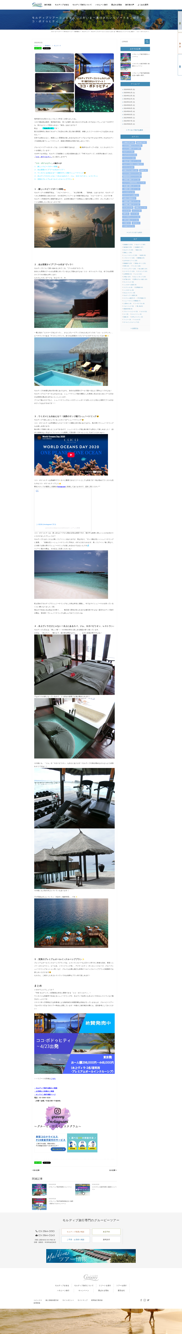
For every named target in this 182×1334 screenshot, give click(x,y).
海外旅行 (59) (128, 247)
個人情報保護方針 (52, 1300)
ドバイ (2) (135, 214)
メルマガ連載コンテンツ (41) (132, 145)
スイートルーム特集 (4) (130, 195)
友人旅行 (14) (143, 268)
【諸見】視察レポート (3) (131, 201)
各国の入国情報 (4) (129, 198)
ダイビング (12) (142, 271)
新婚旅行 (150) (128, 244)
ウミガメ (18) (136, 266)
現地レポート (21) (140, 263)
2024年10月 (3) (129, 102)
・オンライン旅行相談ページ (45, 1094)
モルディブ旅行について (82, 5)
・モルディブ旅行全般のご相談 (45, 1088)
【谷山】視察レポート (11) (131, 161)
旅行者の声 (129, 5)
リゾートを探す (105, 1285)
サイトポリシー (68, 1300)
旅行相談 (47, 5)
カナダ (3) (126, 210)
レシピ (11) (138, 274)
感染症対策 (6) (128, 309)
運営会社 (121, 1290)
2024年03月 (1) (129, 114)
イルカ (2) (137, 319)
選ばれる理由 (116, 5)
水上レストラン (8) (129, 293)
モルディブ (37, 45)
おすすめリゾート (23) (130, 260)
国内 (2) (125, 214)
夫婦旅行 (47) (139, 247)
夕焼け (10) (127, 276)
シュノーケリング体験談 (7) (132, 301)
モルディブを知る (62, 5)
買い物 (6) (140, 306)
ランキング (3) (127, 207)
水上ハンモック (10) (139, 276)
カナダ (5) (144, 311)
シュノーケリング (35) (130, 255)
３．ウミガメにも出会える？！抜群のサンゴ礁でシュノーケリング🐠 (60, 173)
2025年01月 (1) (129, 92)
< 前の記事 (36, 1170)
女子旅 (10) (127, 279)
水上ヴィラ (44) (128, 250)
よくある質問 (143, 5)
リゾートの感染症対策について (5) (133, 183)
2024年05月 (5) (129, 108)
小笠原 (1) (126, 223)
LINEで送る (38, 48)
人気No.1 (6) (127, 303)
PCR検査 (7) (142, 298)
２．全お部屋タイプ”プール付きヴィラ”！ (49, 170)
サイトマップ (83, 1300)
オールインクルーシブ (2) (131, 322)
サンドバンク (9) (129, 282)
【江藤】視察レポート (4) (131, 186)
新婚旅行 (48, 45)
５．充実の (54, 179)
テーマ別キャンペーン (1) (131, 217)
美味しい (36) (128, 252)
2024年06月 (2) (129, 105)
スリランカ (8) (128, 287)
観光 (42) (139, 250)
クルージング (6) (129, 306)
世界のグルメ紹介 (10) (130, 170)
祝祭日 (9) (143, 170)
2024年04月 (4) (129, 111)
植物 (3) (126, 317)
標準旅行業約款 (97, 1300)
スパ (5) (126, 314)
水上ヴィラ (57, 45)
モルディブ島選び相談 (75, 1232)
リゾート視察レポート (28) (131, 148)
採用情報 (37, 1303)
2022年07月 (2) (129, 121)
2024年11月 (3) (129, 99)
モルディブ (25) (128, 151)
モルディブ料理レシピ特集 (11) (133, 164)
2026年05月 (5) (129, 89)
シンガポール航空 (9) (130, 284)
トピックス (38, 1300)
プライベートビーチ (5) (131, 311)
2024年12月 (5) (129, 95)
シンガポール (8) (129, 290)
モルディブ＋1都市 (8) (130, 295)
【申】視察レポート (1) (130, 220)
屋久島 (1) (136, 223)
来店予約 (180, 22)
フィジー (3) (137, 210)
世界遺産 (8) (139, 287)
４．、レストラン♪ (66, 176)
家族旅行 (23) (128, 263)
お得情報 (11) (128, 274)
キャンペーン (83, 1290)
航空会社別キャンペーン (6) (131, 176)
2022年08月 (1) (129, 118)
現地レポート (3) (141, 207)
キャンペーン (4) (136, 314)
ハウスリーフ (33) (129, 258)
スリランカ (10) (128, 167)
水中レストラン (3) (137, 317)
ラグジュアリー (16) (130, 268)
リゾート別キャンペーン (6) (131, 173)
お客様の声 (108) (128, 142)
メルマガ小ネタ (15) (129, 155)
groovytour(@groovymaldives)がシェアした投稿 (63, 528)
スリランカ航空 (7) (129, 298)
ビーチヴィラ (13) (129, 271)
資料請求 (180, 65)
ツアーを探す (121, 1285)
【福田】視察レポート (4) (131, 189)
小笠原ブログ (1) (128, 226)
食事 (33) (143, 255)
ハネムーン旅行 (101, 5)
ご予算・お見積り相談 (75, 1239)
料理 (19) (126, 266)
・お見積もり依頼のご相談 (44, 1091)
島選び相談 (180, 43)
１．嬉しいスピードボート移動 (45, 166)
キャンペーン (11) (128, 158)
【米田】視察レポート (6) (131, 179)
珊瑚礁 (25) (141, 258)
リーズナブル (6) (139, 303)
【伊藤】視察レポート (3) (131, 204)
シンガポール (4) (128, 192)
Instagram (61, 486)
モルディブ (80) (140, 244)
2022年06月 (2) (129, 124)
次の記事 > (113, 1170)
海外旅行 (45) (141, 142)
